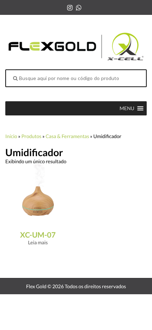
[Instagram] (69, 7)
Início (11, 136)
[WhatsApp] (78, 7)
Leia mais (38, 242)
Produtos (31, 136)
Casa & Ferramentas (67, 136)
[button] (126, 108)
